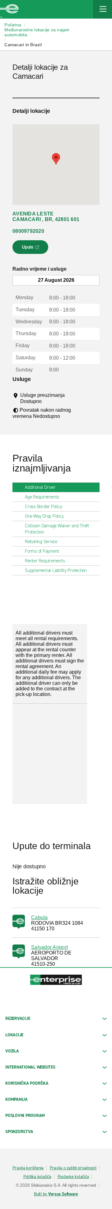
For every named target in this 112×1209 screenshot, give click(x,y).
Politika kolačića (37, 1177)
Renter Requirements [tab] (45, 561)
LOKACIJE (14, 1035)
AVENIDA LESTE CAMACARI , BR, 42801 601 (45, 216)
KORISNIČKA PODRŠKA (27, 1083)
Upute (31, 249)
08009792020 (28, 231)
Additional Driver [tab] (40, 487)
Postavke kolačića (73, 1177)
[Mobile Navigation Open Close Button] (102, 9)
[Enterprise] (9, 9)
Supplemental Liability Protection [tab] (56, 570)
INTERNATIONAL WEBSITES (30, 1067)
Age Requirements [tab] (42, 497)
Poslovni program (25, 1115)
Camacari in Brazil (23, 44)
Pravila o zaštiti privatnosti (73, 1168)
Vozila (12, 1051)
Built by (56, 1194)
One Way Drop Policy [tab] (44, 516)
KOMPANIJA (16, 1099)
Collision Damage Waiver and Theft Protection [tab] (57, 529)
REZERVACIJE (17, 1018)
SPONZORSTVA (19, 1132)
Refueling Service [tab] (41, 541)
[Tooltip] (47, 401)
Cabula (39, 917)
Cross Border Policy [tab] (43, 506)
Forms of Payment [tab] (42, 551)
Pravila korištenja (28, 1168)
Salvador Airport (49, 947)
